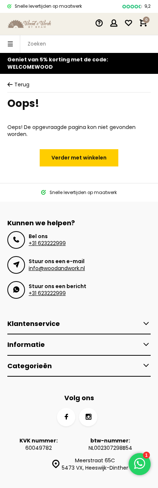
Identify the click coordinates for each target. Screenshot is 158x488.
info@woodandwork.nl (57, 268)
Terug (21, 84)
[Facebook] (66, 417)
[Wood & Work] (29, 24)
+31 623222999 (47, 243)
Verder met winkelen (79, 157)
